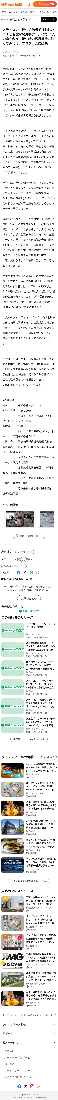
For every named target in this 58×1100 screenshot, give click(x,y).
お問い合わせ (29, 598)
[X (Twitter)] (24, 572)
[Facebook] (18, 572)
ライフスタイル (25, 552)
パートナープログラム (16, 1057)
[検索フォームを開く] (28, 4)
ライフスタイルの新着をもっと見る (29, 881)
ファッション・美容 (47, 12)
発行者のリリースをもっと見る (29, 739)
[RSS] (39, 1086)
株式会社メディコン (13, 52)
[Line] (31, 572)
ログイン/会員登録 (44, 4)
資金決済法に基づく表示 (18, 1077)
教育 (19, 559)
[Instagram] (32, 1086)
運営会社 (9, 1051)
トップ (6, 1015)
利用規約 (9, 1064)
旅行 (32, 12)
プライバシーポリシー (16, 1070)
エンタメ (13, 12)
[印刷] (37, 572)
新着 (4, 12)
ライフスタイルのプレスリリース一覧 (34, 1015)
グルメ (24, 12)
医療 (28, 559)
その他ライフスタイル (14, 565)
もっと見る (49, 757)
